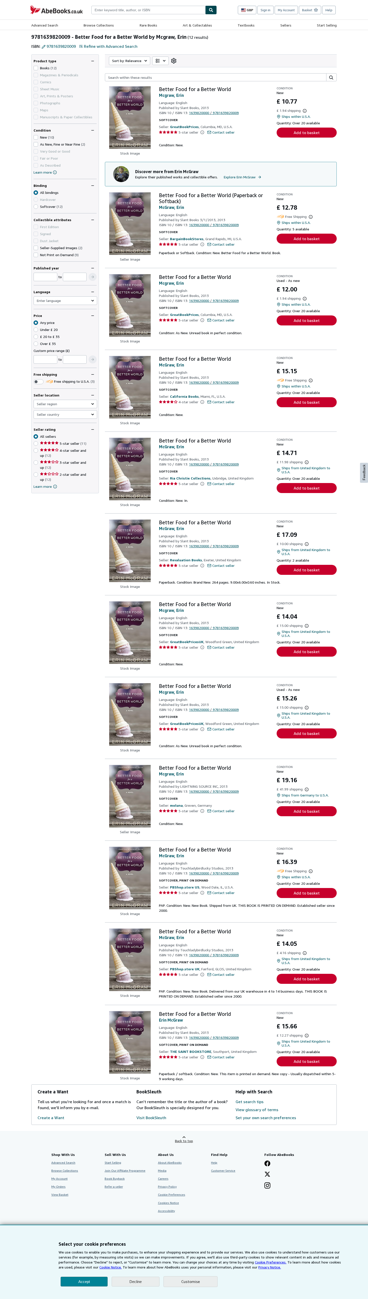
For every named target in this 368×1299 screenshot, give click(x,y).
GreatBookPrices (184, 127)
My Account (286, 10)
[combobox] (148, 10)
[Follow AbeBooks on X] (267, 1174)
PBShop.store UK (185, 969)
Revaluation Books (186, 560)
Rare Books (148, 25)
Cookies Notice (168, 1203)
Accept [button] (84, 1281)
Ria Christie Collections (190, 478)
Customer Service (223, 1170)
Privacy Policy (167, 1186)
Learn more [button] (43, 486)
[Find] (211, 10)
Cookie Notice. (110, 1267)
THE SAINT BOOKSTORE (190, 1051)
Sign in (265, 10)
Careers (163, 1178)
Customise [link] (190, 1281)
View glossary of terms (257, 1109)
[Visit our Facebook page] (267, 1164)
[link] (174, 61)
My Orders (58, 1186)
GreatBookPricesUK (187, 642)
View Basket (59, 1194)
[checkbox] (36, 68)
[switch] (39, 381)
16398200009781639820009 (214, 113)
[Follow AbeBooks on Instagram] (267, 1186)
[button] (93, 277)
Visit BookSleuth (151, 1117)
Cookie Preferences (171, 1194)
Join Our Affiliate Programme (125, 1170)
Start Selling (327, 25)
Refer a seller (114, 1186)
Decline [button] (135, 1281)
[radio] (36, 206)
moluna (176, 805)
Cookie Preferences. (270, 1262)
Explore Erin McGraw (240, 177)
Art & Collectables (197, 25)
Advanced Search (44, 25)
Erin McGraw (171, 1020)
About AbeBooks (170, 1162)
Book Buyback (115, 1178)
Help (328, 10)
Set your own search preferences (266, 1117)
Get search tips (250, 1101)
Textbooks (246, 25)
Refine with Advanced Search (110, 46)
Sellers (285, 25)
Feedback (364, 472)
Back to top (184, 1141)
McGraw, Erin (171, 207)
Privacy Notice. (269, 1267)
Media (162, 1170)
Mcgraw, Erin (171, 95)
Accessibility (166, 1211)
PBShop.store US (185, 887)
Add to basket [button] (307, 132)
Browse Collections (99, 25)
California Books (184, 396)
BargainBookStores (187, 239)
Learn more (43, 172)
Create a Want (51, 1117)
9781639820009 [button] (61, 46)
